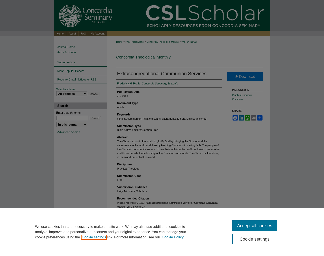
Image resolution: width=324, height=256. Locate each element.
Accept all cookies (254, 225)
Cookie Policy (173, 237)
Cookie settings (94, 237)
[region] (162, 232)
